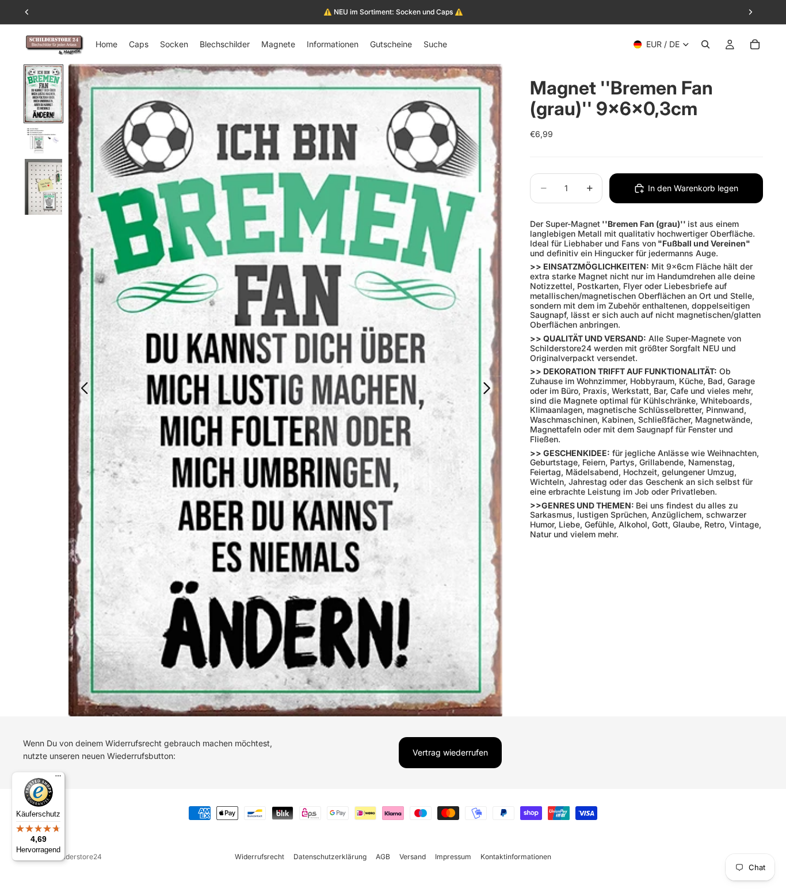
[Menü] (58, 778)
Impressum (453, 856)
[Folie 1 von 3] (43, 94)
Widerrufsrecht (259, 856)
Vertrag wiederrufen (450, 752)
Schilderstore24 (75, 856)
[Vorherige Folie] (81, 390)
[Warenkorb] (755, 44)
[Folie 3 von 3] (43, 187)
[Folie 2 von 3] (43, 141)
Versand (412, 856)
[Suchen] (705, 44)
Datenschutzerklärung (330, 856)
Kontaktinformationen (515, 856)
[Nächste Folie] (490, 390)
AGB (383, 856)
